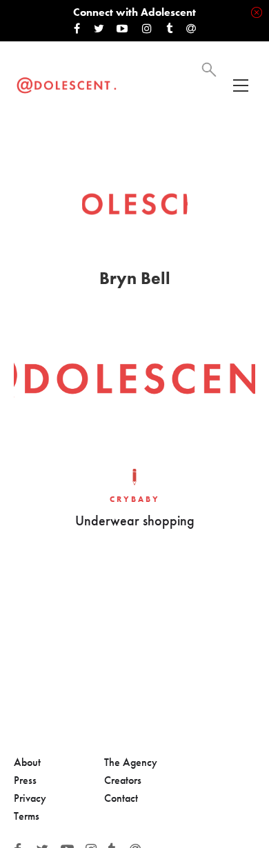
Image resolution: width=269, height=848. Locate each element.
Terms (26, 816)
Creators (122, 780)
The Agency (130, 762)
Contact (121, 798)
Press (25, 780)
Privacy (30, 798)
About (27, 762)
